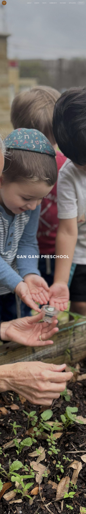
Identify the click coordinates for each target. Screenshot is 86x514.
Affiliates (72, 3)
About (29, 3)
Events (37, 3)
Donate (81, 2)
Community (53, 3)
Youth (44, 3)
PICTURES (63, 3)
